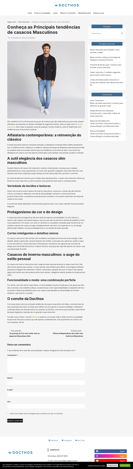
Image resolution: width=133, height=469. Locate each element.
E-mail (10, 390)
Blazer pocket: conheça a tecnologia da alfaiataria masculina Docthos (105, 58)
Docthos (34, 317)
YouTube (81, 440)
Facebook (54, 440)
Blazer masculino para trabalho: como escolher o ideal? (104, 51)
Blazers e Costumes (68, 13)
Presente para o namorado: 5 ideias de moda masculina (105, 114)
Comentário (12, 355)
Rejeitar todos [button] (112, 465)
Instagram (67, 440)
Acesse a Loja (98, 13)
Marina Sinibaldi (96, 131)
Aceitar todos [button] (125, 465)
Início (30, 13)
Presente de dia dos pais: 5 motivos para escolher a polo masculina (105, 66)
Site (8, 402)
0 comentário (30, 38)
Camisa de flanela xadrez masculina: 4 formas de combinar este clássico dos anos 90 (106, 82)
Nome (10, 378)
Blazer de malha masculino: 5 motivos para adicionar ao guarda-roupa (106, 104)
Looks (55, 13)
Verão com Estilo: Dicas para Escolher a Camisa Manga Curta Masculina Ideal (105, 124)
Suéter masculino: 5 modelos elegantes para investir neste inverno (105, 73)
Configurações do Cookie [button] (96, 465)
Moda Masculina (84, 13)
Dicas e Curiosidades (42, 13)
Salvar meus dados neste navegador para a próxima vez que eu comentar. (36, 413)
